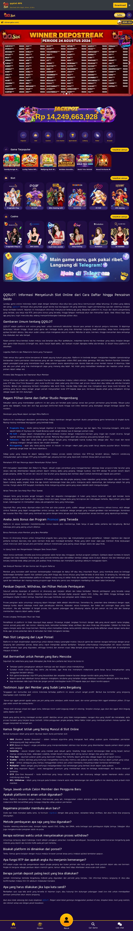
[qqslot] (8, 15)
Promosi (52, 519)
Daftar (119, 15)
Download (120, 5)
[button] (129, 62)
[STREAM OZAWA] (125, 41)
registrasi (53, 812)
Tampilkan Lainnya (119, 149)
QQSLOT (16, 306)
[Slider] (66, 63)
